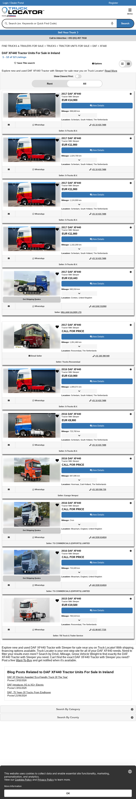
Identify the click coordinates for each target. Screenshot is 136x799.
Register (113, 2)
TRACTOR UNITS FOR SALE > (75, 46)
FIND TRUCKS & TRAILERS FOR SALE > (24, 46)
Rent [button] (50, 83)
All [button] (84, 83)
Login (5, 3)
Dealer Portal (17, 3)
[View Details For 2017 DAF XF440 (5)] (32, 283)
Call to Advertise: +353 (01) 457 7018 (68, 38)
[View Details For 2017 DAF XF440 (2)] (32, 149)
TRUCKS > (53, 46)
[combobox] (71, 23)
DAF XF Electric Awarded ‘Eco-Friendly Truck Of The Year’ (37, 677)
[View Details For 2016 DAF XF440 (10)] (32, 514)
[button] (97, 64)
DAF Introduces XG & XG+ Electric (25, 684)
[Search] (6, 23)
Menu (130, 14)
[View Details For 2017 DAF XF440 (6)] (32, 336)
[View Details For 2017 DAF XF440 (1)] (32, 105)
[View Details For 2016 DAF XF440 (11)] (32, 562)
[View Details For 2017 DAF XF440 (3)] (32, 194)
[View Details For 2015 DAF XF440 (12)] (32, 610)
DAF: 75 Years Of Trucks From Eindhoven (29, 692)
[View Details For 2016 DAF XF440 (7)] (32, 380)
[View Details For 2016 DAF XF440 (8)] (32, 425)
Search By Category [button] (68, 709)
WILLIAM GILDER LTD (71, 312)
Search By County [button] (68, 717)
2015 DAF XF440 (71, 598)
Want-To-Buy (24, 660)
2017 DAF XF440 (71, 93)
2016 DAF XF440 (71, 369)
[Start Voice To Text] (112, 23)
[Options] (131, 94)
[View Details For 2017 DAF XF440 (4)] (32, 238)
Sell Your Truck (67, 33)
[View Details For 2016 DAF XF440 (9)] (32, 470)
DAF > (96, 46)
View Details (98, 105)
